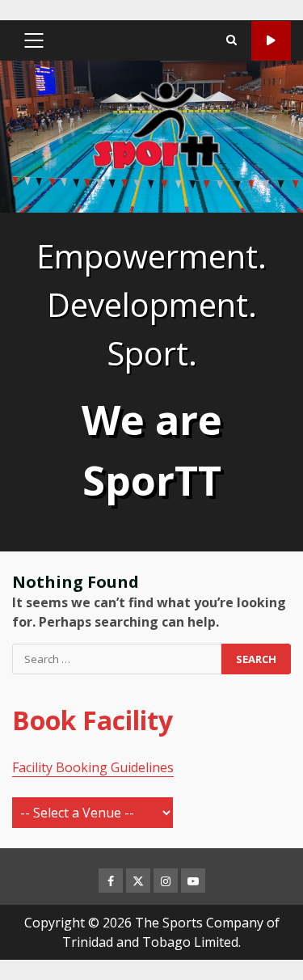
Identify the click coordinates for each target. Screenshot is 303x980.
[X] (138, 880)
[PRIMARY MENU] (33, 40)
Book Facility (92, 720)
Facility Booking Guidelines (93, 767)
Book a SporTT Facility (271, 41)
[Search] (231, 40)
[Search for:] (116, 659)
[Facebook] (111, 880)
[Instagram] (166, 880)
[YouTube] (193, 880)
